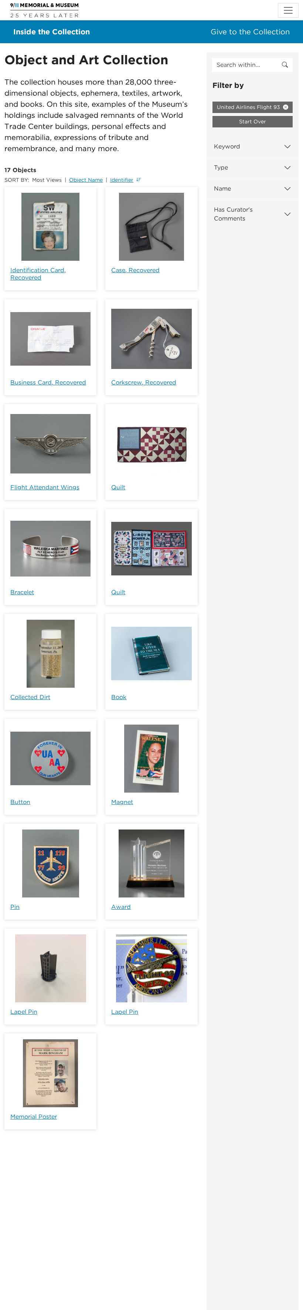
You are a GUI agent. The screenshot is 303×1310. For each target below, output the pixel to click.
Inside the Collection (51, 31)
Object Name (86, 180)
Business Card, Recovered (48, 382)
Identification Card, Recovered (38, 274)
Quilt (118, 487)
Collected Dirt (30, 697)
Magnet (122, 802)
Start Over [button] (252, 121)
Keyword (227, 146)
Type (221, 167)
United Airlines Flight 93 (249, 107)
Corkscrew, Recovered (143, 382)
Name (222, 188)
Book (118, 697)
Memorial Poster (33, 1116)
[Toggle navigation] (288, 10)
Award (121, 906)
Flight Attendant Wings (44, 487)
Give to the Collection (250, 31)
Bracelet (22, 592)
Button (20, 802)
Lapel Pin (23, 1011)
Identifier (121, 180)
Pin (15, 906)
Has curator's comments (233, 214)
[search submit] (285, 65)
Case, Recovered (135, 270)
